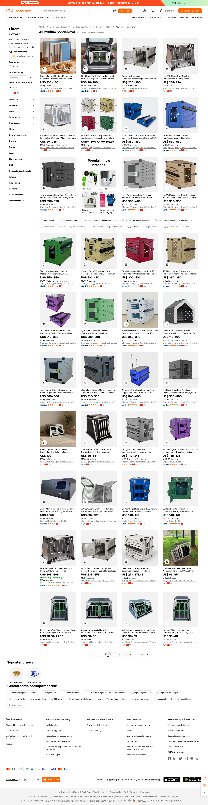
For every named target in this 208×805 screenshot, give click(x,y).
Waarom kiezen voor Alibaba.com (20, 725)
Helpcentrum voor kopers (138, 725)
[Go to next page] (147, 654)
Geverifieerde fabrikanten (98, 725)
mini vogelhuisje (18, 699)
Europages (145, 792)
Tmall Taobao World (90, 792)
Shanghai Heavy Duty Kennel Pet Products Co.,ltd (140, 462)
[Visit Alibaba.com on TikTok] (197, 758)
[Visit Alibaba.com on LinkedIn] (175, 758)
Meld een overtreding (136, 754)
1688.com (75, 792)
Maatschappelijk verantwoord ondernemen (19, 737)
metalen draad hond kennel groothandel (101, 221)
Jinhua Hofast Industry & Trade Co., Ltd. (98, 521)
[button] (114, 10)
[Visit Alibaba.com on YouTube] (192, 758)
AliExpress (63, 792)
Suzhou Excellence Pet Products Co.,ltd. (98, 88)
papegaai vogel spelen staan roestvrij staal (174, 221)
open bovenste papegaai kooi (178, 227)
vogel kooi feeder (19, 705)
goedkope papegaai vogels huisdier (144, 227)
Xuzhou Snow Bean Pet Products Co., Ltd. (181, 88)
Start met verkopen (176, 730)
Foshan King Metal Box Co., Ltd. (53, 521)
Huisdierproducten (80, 27)
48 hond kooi (59, 699)
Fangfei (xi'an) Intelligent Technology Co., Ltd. (99, 147)
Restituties (132, 741)
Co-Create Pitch (13, 730)
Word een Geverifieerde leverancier (183, 741)
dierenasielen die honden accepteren (87, 699)
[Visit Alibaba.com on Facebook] (169, 758)
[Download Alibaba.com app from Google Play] (192, 779)
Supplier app (113, 779)
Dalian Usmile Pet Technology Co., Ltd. (57, 583)
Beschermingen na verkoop (58, 741)
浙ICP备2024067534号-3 (176, 801)
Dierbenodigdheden (58, 27)
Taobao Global (116, 792)
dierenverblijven (39, 699)
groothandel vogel (164, 699)
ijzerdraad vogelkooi (118, 699)
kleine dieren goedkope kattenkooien (107, 227)
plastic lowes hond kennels (54, 227)
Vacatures (10, 744)
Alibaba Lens (12, 779)
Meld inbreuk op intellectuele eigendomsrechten (140, 748)
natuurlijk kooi (185, 699)
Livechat (131, 730)
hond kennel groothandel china (24, 693)
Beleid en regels (53, 754)
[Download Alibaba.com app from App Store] (171, 779)
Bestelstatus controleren (179, 736)
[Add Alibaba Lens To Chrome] (51, 779)
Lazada (104, 792)
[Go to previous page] (91, 654)
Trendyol (134, 792)
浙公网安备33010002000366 (150, 801)
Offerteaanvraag (94, 730)
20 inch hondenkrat (72, 693)
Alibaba (42, 27)
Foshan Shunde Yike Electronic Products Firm (58, 147)
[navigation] (21, 341)
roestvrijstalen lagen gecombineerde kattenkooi (107, 693)
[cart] (153, 11)
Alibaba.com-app (152, 779)
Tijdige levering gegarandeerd (59, 736)
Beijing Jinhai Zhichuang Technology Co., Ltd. (140, 580)
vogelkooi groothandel (143, 693)
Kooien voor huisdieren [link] (126, 27)
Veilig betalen (52, 725)
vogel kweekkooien (141, 699)
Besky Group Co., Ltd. (172, 462)
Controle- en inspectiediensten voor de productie (63, 748)
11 (142, 654)
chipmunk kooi (79, 227)
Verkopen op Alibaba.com (179, 725)
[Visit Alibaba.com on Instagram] (186, 758)
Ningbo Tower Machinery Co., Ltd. (136, 88)
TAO (126, 792)
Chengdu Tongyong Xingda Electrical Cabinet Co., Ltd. (140, 147)
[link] (204, 778)
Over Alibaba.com (14, 719)
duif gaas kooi (50, 693)
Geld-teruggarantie (54, 730)
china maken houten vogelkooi (137, 221)
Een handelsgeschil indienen (139, 736)
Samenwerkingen (175, 747)
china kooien (49, 221)
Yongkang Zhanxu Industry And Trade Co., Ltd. (181, 580)
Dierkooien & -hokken (102, 27)
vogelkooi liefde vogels (169, 693)
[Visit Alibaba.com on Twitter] (180, 758)
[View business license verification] (129, 800)
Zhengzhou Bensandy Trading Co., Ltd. (98, 580)
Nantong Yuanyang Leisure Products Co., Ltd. (58, 462)
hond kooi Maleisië (69, 221)
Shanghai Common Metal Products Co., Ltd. (58, 88)
